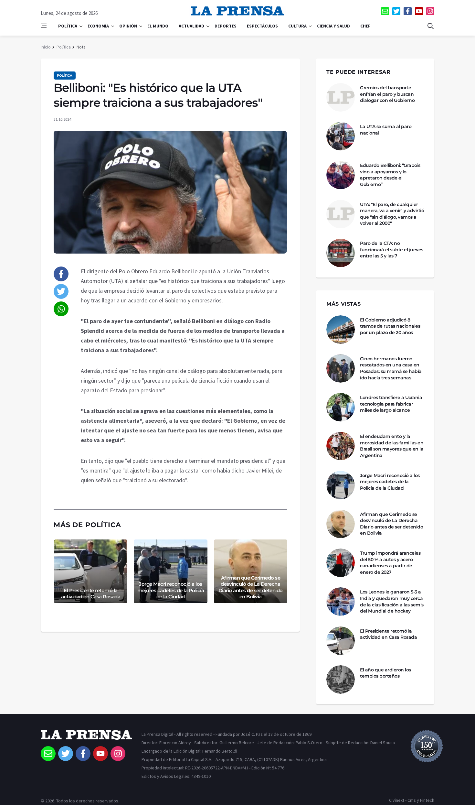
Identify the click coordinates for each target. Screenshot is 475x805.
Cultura (297, 26)
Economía (98, 26)
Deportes (226, 26)
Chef (365, 26)
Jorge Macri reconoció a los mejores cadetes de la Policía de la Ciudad (170, 590)
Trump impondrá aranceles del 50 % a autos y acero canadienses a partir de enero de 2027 (390, 562)
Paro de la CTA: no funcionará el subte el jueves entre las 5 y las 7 (391, 249)
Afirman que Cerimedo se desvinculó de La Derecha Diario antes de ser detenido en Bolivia (250, 587)
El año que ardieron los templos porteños (385, 673)
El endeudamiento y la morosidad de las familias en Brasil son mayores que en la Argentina (391, 445)
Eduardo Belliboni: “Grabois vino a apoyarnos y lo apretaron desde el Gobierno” (390, 174)
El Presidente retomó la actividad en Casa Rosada (90, 593)
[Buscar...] (430, 26)
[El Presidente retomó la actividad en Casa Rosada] (340, 640)
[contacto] (385, 11)
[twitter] (396, 11)
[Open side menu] (44, 26)
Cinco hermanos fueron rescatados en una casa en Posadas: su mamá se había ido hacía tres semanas (391, 368)
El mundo (157, 26)
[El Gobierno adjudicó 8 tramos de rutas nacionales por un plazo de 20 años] (340, 329)
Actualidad (191, 26)
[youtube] (419, 11)
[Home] (86, 738)
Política (67, 26)
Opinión (128, 26)
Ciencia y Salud (333, 26)
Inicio (46, 47)
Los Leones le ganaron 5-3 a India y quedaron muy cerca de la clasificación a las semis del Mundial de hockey (392, 601)
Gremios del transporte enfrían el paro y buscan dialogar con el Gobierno (387, 94)
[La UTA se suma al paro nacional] (340, 136)
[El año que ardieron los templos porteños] (340, 679)
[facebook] (408, 11)
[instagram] (430, 11)
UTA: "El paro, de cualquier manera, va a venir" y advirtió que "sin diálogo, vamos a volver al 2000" (392, 213)
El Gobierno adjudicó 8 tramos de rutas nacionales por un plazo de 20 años (390, 326)
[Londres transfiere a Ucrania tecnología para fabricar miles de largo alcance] (340, 407)
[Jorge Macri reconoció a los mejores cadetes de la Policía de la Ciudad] (340, 485)
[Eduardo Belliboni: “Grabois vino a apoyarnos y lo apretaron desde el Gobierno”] (340, 175)
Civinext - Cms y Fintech (411, 800)
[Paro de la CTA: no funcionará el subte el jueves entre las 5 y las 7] (340, 253)
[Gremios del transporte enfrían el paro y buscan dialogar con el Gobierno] (340, 97)
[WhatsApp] (61, 308)
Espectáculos (262, 26)
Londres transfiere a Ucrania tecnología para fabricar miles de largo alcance (391, 404)
